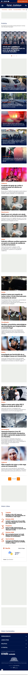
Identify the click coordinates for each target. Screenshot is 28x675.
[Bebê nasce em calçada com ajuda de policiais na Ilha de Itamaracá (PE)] (14, 203)
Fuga (4, 86)
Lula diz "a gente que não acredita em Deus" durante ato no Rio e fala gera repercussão (15, 522)
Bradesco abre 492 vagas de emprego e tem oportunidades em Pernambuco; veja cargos (15, 515)
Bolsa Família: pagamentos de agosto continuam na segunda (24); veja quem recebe (16, 528)
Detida (3, 292)
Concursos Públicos (17, 9)
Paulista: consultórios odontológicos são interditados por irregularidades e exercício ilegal (13, 326)
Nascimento (5, 212)
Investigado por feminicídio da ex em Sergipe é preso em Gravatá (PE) (13, 355)
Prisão (4, 121)
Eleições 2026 (10, 519)
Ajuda (3, 239)
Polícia (3, 352)
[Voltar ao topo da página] (14, 659)
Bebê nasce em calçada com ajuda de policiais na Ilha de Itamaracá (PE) (14, 215)
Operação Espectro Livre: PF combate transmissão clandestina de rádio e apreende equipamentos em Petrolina (13, 434)
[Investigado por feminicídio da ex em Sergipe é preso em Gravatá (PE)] (14, 343)
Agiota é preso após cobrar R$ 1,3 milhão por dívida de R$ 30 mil (12, 405)
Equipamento (7, 102)
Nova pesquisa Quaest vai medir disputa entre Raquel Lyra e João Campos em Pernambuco (15, 535)
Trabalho (8, 512)
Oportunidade (10, 539)
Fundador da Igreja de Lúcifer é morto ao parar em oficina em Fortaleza (12, 187)
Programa (9, 525)
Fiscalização (5, 322)
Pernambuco (4, 9)
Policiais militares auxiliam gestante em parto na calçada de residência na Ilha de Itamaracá (13, 243)
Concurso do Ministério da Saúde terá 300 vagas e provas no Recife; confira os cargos (15, 542)
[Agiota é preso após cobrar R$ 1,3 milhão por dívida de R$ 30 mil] (14, 393)
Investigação (6, 44)
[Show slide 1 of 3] (11, 55)
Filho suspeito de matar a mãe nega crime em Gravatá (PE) (13, 465)
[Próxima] (18, 478)
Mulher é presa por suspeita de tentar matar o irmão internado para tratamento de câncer (13, 296)
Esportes (10, 9)
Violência (4, 183)
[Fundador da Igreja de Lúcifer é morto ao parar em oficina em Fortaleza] (14, 174)
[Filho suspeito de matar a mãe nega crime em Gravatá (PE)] (14, 453)
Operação (5, 138)
